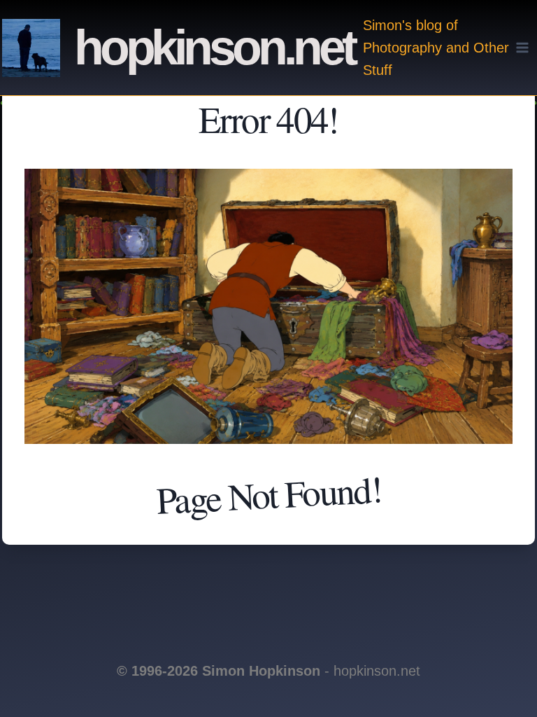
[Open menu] (523, 47)
